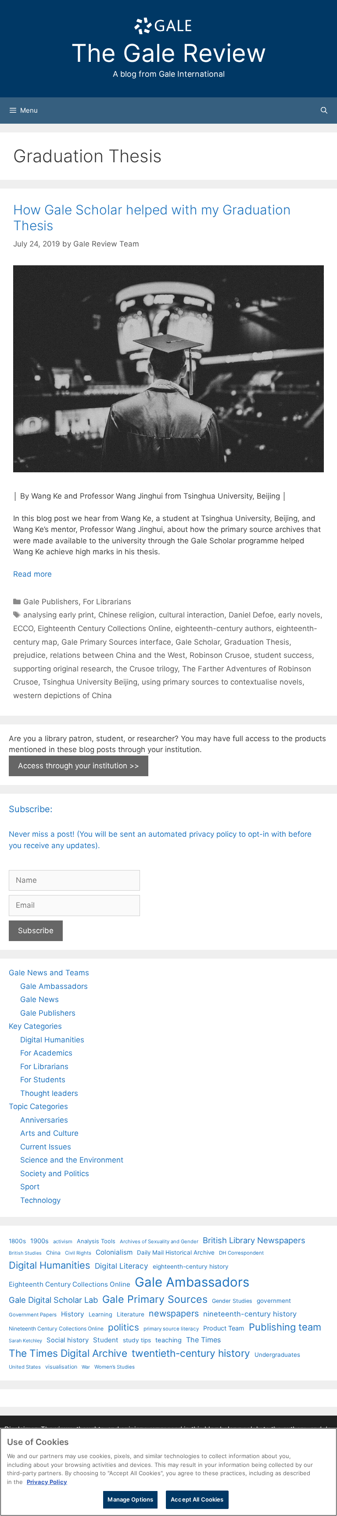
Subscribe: (31, 809)
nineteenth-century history (250, 1313)
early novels (299, 614)
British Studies (25, 1253)
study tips (137, 1340)
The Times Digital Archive (68, 1353)
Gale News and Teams (49, 972)
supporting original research (62, 668)
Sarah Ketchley (25, 1341)
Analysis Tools (96, 1241)
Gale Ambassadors (54, 986)
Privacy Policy (47, 1481)
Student (105, 1340)
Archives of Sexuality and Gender (159, 1241)
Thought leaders (49, 1093)
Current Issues (45, 1146)
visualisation (61, 1366)
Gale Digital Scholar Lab (53, 1300)
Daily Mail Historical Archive (176, 1252)
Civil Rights (78, 1253)
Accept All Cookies (197, 1499)
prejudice (29, 655)
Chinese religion (126, 614)
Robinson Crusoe (220, 655)
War (86, 1367)
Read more (32, 574)
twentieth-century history (191, 1353)
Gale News (39, 999)
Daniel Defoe (251, 614)
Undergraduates (277, 1354)
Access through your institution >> (78, 765)
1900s (39, 1241)
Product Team (223, 1328)
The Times (203, 1339)
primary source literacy (171, 1329)
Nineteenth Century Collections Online (56, 1328)
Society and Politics (54, 1173)
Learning (100, 1314)
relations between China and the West (117, 655)
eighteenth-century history (191, 1266)
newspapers (174, 1313)
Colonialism (114, 1252)
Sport (29, 1186)
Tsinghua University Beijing (90, 682)
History (72, 1314)
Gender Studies (232, 1301)
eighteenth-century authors (223, 628)
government (274, 1300)
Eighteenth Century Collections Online (104, 628)
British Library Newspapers (254, 1240)
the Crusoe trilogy (147, 668)
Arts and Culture (49, 1133)
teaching (168, 1340)
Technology (40, 1200)
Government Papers (33, 1315)
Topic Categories (38, 1106)
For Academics (46, 1053)
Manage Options (130, 1499)
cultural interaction (191, 614)
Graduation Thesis (256, 642)
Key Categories (35, 1026)
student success (283, 655)
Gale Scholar (198, 642)
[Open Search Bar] (324, 110)
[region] (168, 1472)
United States (25, 1367)
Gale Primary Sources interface (116, 642)
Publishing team (285, 1327)
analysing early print (58, 614)
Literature (130, 1314)
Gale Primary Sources (155, 1299)
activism (62, 1241)
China (53, 1252)
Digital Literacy (121, 1265)
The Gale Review (168, 53)
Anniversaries (44, 1120)
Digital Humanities (52, 1039)
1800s (17, 1241)
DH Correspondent (241, 1253)
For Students (42, 1079)
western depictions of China (62, 695)
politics (123, 1327)
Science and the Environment (71, 1160)
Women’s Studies (114, 1367)
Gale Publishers (51, 601)
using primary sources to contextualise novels (222, 682)
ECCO (23, 628)
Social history (68, 1340)
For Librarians (107, 601)
